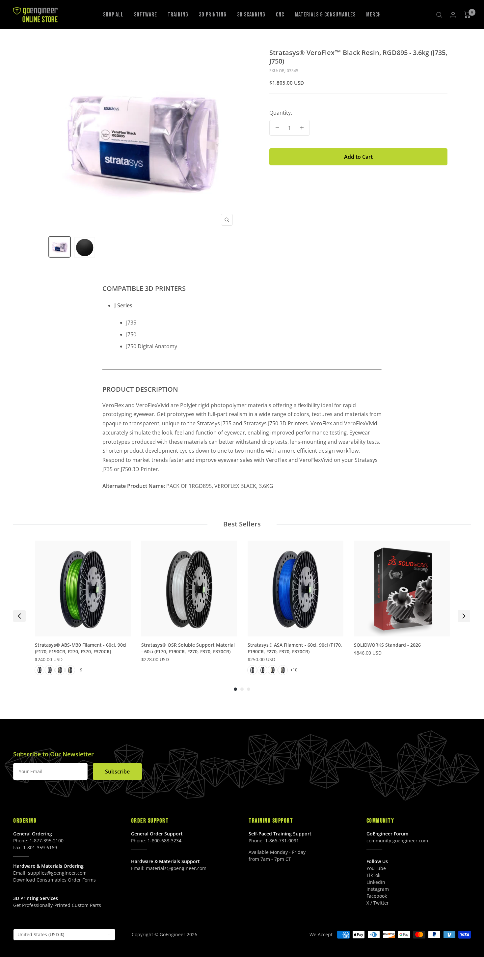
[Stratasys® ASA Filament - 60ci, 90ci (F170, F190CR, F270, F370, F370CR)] (295, 588)
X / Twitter (377, 903)
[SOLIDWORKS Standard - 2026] (402, 588)
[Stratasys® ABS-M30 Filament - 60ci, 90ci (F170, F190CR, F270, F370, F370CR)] (83, 588)
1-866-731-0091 (282, 840)
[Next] (464, 616)
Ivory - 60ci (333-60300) (60, 670)
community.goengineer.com (397, 840)
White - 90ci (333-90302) (49, 670)
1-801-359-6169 (40, 847)
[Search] (439, 15)
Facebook (376, 896)
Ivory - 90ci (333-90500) (282, 670)
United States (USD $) (40, 934)
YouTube (376, 868)
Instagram (377, 889)
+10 (293, 670)
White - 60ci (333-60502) (252, 670)
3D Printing (213, 14)
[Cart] (467, 15)
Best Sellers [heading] (242, 524)
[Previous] (19, 616)
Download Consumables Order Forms (54, 880)
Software (145, 14)
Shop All (113, 14)
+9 (80, 670)
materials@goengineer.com (176, 868)
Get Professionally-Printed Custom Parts (57, 905)
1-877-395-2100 (47, 840)
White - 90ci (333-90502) (262, 670)
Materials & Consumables (325, 14)
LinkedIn (375, 882)
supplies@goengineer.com (57, 873)
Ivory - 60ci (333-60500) (272, 670)
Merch (373, 14)
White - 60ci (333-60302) (39, 670)
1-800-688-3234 (164, 840)
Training (178, 14)
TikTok (373, 875)
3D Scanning (251, 14)
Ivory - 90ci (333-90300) (70, 670)
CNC (280, 14)
